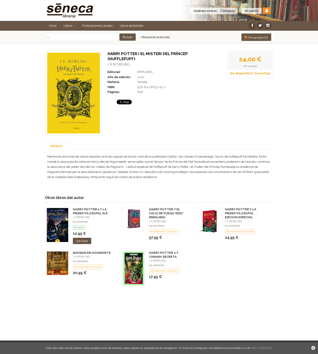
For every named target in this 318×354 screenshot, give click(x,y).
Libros (68, 25)
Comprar (82, 241)
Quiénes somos (205, 11)
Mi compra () (258, 37)
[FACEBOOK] (252, 25)
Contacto (227, 11)
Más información (262, 348)
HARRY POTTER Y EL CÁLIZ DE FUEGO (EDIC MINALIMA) (166, 213)
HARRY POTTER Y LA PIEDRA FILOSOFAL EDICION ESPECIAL (240, 213)
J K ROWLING (119, 64)
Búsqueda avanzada (155, 37)
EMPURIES (144, 72)
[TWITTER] (260, 25)
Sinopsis (56, 146)
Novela (142, 82)
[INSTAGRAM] (267, 25)
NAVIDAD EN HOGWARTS (92, 253)
